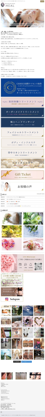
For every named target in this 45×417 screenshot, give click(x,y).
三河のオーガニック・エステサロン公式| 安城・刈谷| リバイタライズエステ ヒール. (17, 415)
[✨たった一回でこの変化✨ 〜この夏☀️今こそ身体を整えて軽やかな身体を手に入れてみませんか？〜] (6, 321)
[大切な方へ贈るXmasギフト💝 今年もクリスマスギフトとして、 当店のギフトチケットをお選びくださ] (39, 310)
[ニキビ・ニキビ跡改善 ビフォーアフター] (36, 376)
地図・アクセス (3, 386)
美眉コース (2, 399)
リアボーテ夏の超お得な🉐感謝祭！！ (10, 203)
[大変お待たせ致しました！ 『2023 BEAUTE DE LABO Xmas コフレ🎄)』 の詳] (17, 354)
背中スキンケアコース (4, 396)
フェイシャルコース (4, 389)
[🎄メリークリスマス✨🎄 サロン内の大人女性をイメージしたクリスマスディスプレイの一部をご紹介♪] (6, 343)
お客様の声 (2, 385)
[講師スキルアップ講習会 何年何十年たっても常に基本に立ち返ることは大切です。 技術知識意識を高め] (6, 332)
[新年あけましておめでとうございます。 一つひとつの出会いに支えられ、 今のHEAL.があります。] (28, 310)
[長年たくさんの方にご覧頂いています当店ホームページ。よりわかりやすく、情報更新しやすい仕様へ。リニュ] (6, 310)
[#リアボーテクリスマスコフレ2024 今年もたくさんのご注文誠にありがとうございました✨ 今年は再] (39, 343)
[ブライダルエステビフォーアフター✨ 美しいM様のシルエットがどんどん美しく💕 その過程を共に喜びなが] (28, 354)
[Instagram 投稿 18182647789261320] (39, 354)
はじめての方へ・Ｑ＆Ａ (4, 384)
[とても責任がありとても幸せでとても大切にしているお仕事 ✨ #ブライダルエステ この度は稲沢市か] (6, 354)
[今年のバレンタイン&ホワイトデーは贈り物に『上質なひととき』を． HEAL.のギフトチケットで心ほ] (39, 321)
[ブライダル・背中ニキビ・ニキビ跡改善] (8, 376)
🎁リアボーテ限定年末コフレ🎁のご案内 (10, 201)
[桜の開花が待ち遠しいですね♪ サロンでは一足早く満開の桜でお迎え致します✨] (28, 321)
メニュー (42, 1)
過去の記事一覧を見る (40, 193)
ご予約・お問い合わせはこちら (8, 408)
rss (1, 412)
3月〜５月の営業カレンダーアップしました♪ (11, 199)
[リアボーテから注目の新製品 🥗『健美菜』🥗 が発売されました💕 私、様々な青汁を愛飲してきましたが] (17, 310)
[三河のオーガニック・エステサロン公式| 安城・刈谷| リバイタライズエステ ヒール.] (16, 4)
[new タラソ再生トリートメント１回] (22, 376)
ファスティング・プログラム (5, 398)
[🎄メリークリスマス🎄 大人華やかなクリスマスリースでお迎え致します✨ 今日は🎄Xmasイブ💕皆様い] (17, 343)
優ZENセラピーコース (4, 397)
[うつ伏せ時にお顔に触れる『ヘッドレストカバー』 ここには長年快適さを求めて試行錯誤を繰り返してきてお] (17, 321)
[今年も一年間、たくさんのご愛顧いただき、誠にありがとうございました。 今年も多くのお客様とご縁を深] (17, 332)
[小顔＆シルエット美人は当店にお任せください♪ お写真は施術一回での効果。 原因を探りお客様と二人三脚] (28, 343)
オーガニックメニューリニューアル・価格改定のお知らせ (13, 197)
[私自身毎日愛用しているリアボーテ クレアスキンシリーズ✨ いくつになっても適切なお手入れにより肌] (28, 332)
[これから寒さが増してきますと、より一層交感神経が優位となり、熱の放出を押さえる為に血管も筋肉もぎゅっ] (39, 332)
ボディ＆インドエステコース (5, 390)
